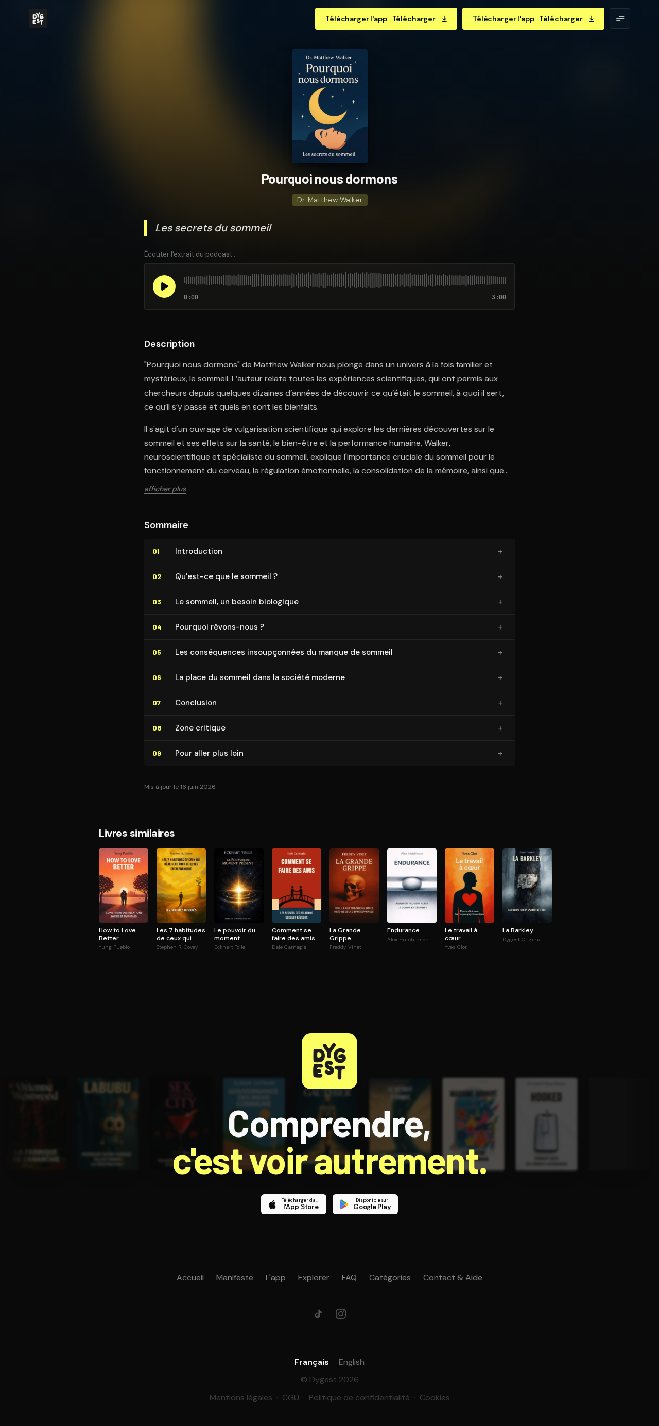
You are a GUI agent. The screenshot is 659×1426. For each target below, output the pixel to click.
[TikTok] (318, 1314)
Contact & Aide (452, 1277)
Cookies (435, 1397)
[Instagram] (341, 1314)
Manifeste (234, 1277)
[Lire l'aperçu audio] (164, 286)
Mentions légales (241, 1397)
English (352, 1361)
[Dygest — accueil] (38, 18)
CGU (290, 1397)
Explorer (314, 1277)
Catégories (390, 1277)
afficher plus (165, 489)
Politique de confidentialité (359, 1397)
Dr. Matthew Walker (329, 200)
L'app (276, 1277)
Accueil (190, 1277)
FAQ (349, 1277)
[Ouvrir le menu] (620, 18)
